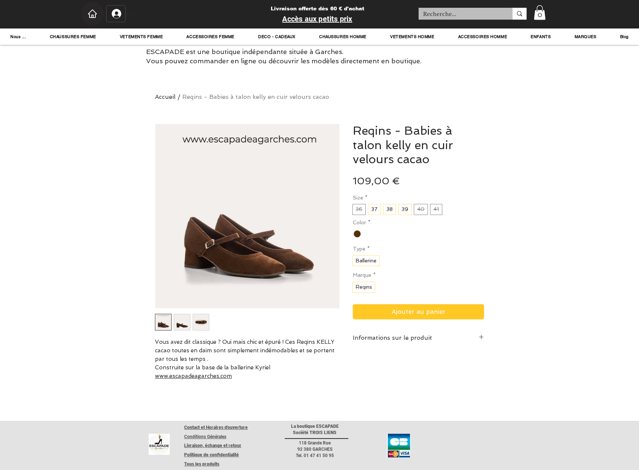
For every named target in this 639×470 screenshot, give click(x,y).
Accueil (165, 96)
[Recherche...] (520, 14)
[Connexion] (115, 14)
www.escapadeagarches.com (193, 376)
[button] (540, 12)
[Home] (92, 13)
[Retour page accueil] (159, 444)
